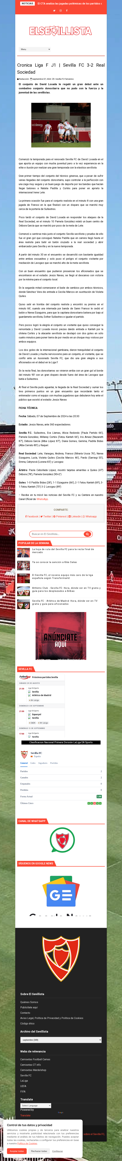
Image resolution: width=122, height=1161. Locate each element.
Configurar (57, 1151)
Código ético (27, 1023)
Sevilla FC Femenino (64, 79)
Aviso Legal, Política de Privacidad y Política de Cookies (51, 1018)
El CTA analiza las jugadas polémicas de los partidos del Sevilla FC (77, 3)
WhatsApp (42, 499)
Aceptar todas (17, 1151)
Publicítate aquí (28, 1007)
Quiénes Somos (29, 1002)
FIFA (22, 1091)
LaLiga (24, 1080)
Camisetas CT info (30, 1064)
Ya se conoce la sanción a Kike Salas (54, 562)
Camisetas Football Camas (35, 1059)
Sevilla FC (25, 1075)
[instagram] (60, 10)
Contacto (25, 1012)
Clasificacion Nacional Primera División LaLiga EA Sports (61, 742)
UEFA (23, 1086)
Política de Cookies (27, 1143)
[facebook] (66, 10)
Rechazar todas (39, 1151)
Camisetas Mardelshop (33, 1070)
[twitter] (54, 10)
